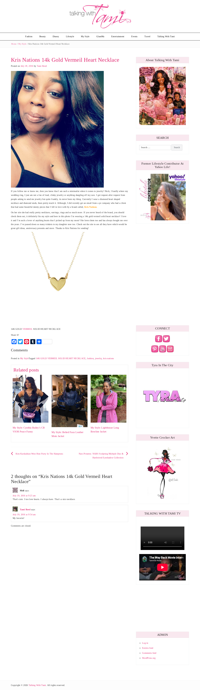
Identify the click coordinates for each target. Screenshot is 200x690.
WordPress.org (149, 658)
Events (134, 36)
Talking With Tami (166, 36)
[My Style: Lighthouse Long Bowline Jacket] (108, 398)
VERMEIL (27, 329)
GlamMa (100, 36)
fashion (90, 358)
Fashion (28, 36)
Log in (145, 643)
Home (13, 44)
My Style (85, 36)
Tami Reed (42, 66)
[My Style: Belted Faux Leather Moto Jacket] (69, 400)
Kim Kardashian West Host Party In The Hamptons (39, 454)
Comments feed (149, 653)
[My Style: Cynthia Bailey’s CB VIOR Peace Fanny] (30, 398)
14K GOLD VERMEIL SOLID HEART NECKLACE (61, 358)
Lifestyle (70, 36)
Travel (147, 36)
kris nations (108, 358)
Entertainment (117, 36)
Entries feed (147, 648)
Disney (56, 36)
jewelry (98, 358)
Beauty (42, 36)
